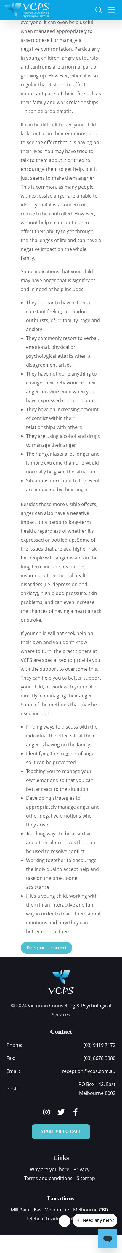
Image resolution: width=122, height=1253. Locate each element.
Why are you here (49, 1169)
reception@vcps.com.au (88, 1071)
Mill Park (20, 1209)
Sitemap (86, 1178)
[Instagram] (46, 1112)
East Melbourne (51, 1209)
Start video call (61, 1131)
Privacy (81, 1169)
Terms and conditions (48, 1178)
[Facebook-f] (75, 1112)
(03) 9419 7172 (99, 1045)
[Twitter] (61, 1112)
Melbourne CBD (90, 1209)
